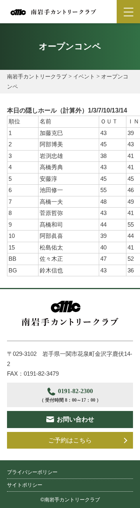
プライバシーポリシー (32, 472)
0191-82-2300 (70, 395)
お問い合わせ (75, 419)
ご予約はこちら (70, 440)
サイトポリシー (24, 485)
